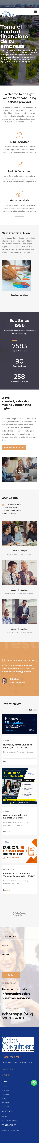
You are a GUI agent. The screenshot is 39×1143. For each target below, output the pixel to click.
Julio (8, 761)
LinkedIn (5, 1107)
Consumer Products (10, 507)
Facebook (6, 1095)
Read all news (31, 710)
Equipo (4, 1116)
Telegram (5, 1087)
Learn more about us (14, 448)
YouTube (5, 1091)
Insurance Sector (9, 513)
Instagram (6, 1103)
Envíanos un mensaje (10, 1130)
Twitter (4, 1099)
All (3, 504)
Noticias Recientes (9, 1120)
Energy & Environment (11, 510)
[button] (34, 1083)
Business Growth (13, 504)
